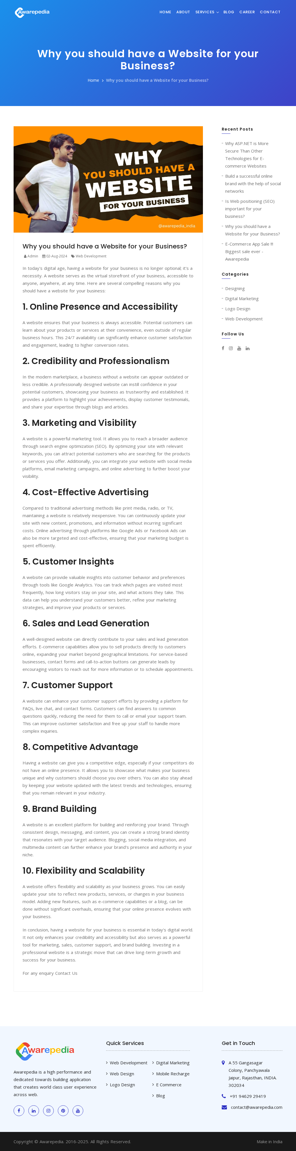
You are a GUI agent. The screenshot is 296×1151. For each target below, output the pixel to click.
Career (247, 12)
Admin (32, 256)
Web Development (90, 256)
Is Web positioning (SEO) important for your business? (250, 208)
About (183, 12)
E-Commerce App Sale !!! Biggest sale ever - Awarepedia (249, 251)
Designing (235, 288)
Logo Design (237, 308)
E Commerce (169, 1084)
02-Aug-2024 (56, 256)
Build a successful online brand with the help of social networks (253, 183)
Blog (228, 12)
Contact (270, 12)
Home (165, 12)
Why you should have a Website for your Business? (157, 80)
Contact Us (66, 973)
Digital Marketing (242, 298)
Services (204, 12)
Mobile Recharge (173, 1073)
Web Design (122, 1073)
